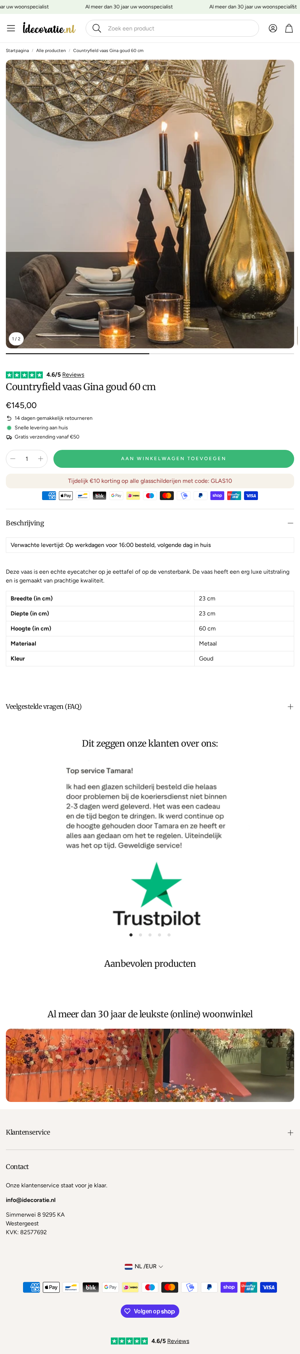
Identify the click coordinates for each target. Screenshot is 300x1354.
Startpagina (17, 50)
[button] (172, 28)
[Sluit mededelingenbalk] (292, 5)
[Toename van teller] (40, 458)
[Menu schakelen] (11, 28)
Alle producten (51, 50)
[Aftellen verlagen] (12, 458)
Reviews (73, 374)
